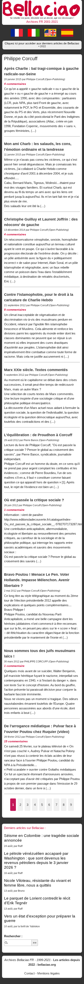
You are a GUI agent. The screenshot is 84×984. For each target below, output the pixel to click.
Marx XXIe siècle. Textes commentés (36, 370)
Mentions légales (48, 973)
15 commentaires (16, 741)
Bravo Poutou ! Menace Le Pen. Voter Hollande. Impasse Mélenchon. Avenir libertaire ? (37, 580)
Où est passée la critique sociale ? (34, 500)
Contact (29, 973)
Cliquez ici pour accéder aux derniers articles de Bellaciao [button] (42, 45)
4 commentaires (15, 83)
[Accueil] (42, 7)
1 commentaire (14, 509)
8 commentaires (15, 309)
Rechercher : (13, 936)
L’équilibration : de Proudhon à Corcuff (38, 435)
